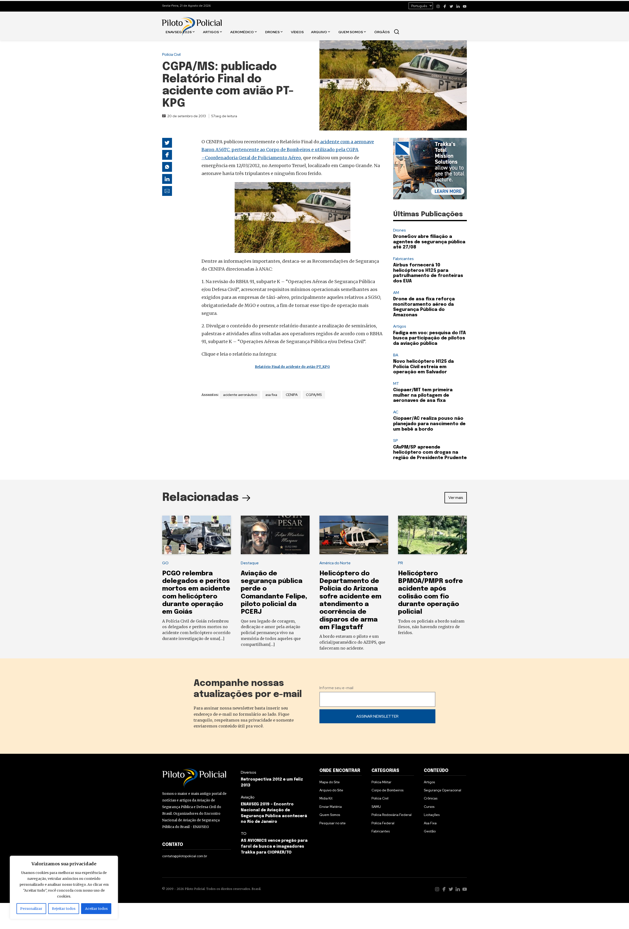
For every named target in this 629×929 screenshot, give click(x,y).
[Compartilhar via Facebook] (167, 155)
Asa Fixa (430, 823)
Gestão (430, 831)
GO (165, 563)
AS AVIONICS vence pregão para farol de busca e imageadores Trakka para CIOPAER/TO (274, 847)
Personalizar (31, 908)
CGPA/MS (314, 394)
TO (243, 833)
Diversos (248, 772)
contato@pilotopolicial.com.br (184, 856)
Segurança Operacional (442, 790)
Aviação (248, 797)
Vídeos (297, 31)
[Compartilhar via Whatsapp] (167, 167)
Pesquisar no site (332, 823)
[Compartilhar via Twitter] (167, 143)
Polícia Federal (383, 823)
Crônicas (430, 798)
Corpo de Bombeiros (387, 790)
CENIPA (292, 394)
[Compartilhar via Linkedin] (167, 179)
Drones (272, 31)
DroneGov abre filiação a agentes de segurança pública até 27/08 (429, 241)
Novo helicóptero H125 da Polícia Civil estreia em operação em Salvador (423, 366)
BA (395, 355)
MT (396, 383)
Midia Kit (325, 798)
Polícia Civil (171, 54)
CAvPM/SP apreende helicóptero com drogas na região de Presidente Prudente (430, 452)
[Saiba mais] (430, 168)
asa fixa (271, 394)
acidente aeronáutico (240, 394)
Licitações (432, 815)
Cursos (429, 806)
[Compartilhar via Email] (167, 191)
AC (395, 412)
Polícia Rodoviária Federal (392, 815)
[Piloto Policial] (192, 21)
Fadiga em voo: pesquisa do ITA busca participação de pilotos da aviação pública (429, 338)
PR (400, 563)
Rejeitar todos (63, 908)
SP (395, 440)
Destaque (250, 563)
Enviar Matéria (330, 806)
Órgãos (382, 31)
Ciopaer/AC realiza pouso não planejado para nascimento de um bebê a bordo (429, 423)
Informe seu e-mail (336, 687)
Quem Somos (350, 31)
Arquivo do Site (331, 790)
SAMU (376, 806)
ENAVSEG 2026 (179, 31)
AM (396, 292)
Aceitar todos (96, 908)
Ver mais (455, 497)
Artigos (211, 31)
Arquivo (319, 31)
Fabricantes (403, 258)
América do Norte (335, 563)
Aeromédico (242, 31)
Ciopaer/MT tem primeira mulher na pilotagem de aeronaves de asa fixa (423, 395)
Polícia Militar (381, 782)
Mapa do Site (329, 782)
